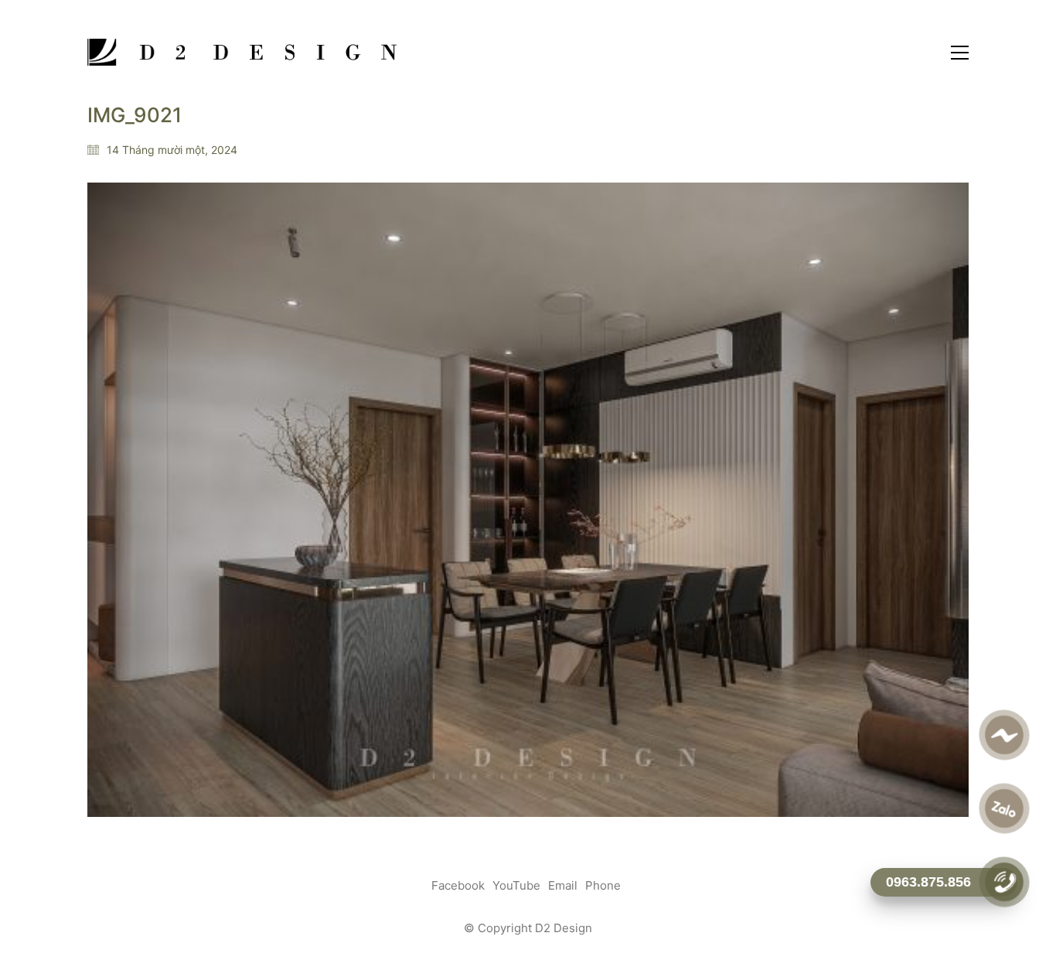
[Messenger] (1004, 735)
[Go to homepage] (242, 52)
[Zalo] (1004, 808)
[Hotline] (1004, 882)
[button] (960, 52)
